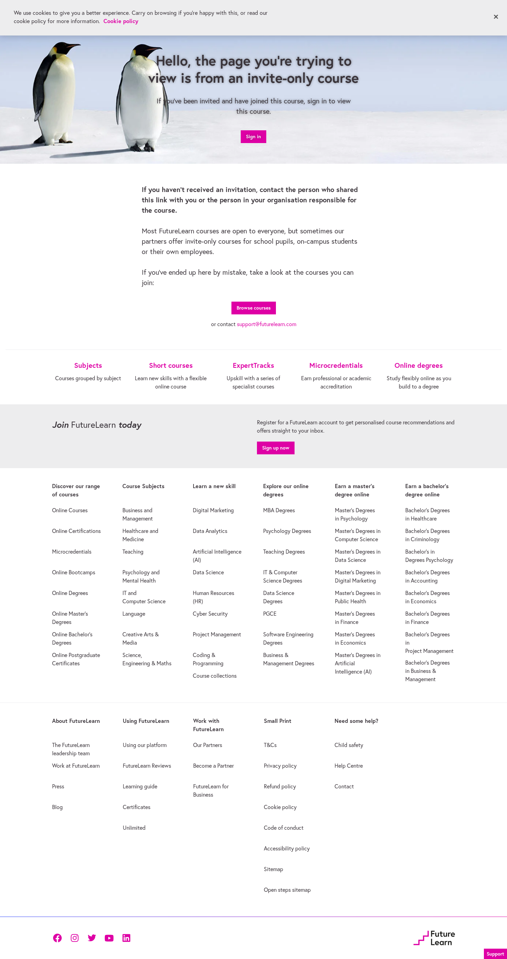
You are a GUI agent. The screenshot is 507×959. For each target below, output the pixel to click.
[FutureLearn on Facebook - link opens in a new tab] (57, 938)
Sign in (253, 136)
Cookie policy (120, 20)
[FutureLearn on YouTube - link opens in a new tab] (109, 938)
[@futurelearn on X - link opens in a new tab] (92, 938)
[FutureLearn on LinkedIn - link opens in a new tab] (126, 938)
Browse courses (254, 308)
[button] (495, 953)
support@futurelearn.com (266, 324)
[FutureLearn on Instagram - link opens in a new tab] (74, 938)
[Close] (496, 16)
